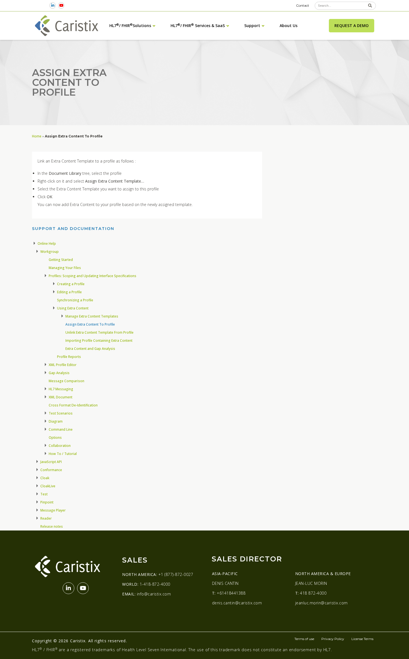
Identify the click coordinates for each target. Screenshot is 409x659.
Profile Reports (69, 356)
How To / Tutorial (63, 453)
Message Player (53, 510)
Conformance (51, 469)
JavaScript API (51, 461)
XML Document (60, 397)
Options (55, 437)
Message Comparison (66, 381)
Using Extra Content (72, 308)
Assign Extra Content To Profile (90, 324)
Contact (302, 5)
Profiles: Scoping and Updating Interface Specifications (92, 275)
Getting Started (61, 259)
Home (36, 136)
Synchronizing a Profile (75, 300)
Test (44, 494)
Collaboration (60, 445)
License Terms (362, 639)
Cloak (44, 478)
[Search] (370, 5)
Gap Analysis (59, 372)
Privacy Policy (332, 639)
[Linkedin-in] (53, 5)
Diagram (56, 421)
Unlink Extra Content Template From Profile (99, 332)
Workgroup (49, 251)
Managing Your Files (65, 267)
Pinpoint (46, 502)
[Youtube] (61, 5)
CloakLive (47, 486)
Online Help (47, 243)
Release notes (51, 526)
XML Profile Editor (63, 364)
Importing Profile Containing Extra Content (98, 340)
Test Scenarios (61, 413)
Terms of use (304, 639)
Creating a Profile (71, 284)
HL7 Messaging (61, 389)
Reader (46, 518)
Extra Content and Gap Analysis (90, 348)
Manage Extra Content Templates (91, 316)
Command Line (61, 429)
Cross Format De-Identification (73, 405)
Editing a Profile (69, 292)
